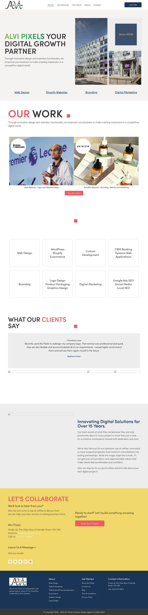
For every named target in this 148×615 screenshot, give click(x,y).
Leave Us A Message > (22, 547)
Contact (97, 4)
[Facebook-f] (10, 562)
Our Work (76, 4)
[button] (12, 163)
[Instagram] (15, 562)
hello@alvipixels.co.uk (29, 533)
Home (51, 4)
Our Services (63, 4)
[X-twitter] (20, 562)
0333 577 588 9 (24, 536)
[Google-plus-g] (25, 562)
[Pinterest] (31, 562)
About (87, 4)
